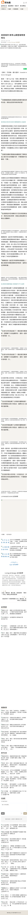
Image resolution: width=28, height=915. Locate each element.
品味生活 (4, 6)
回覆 (25, 813)
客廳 (3, 534)
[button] (26, 2)
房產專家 (11, 6)
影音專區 (23, 6)
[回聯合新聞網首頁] (2, 2)
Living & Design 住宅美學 (13, 42)
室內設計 (9, 534)
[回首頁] (6, 2)
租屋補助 (16, 9)
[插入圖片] (21, 813)
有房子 (17, 6)
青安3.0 (4, 9)
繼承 (10, 9)
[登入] (24, 3)
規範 (3, 813)
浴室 (22, 9)
